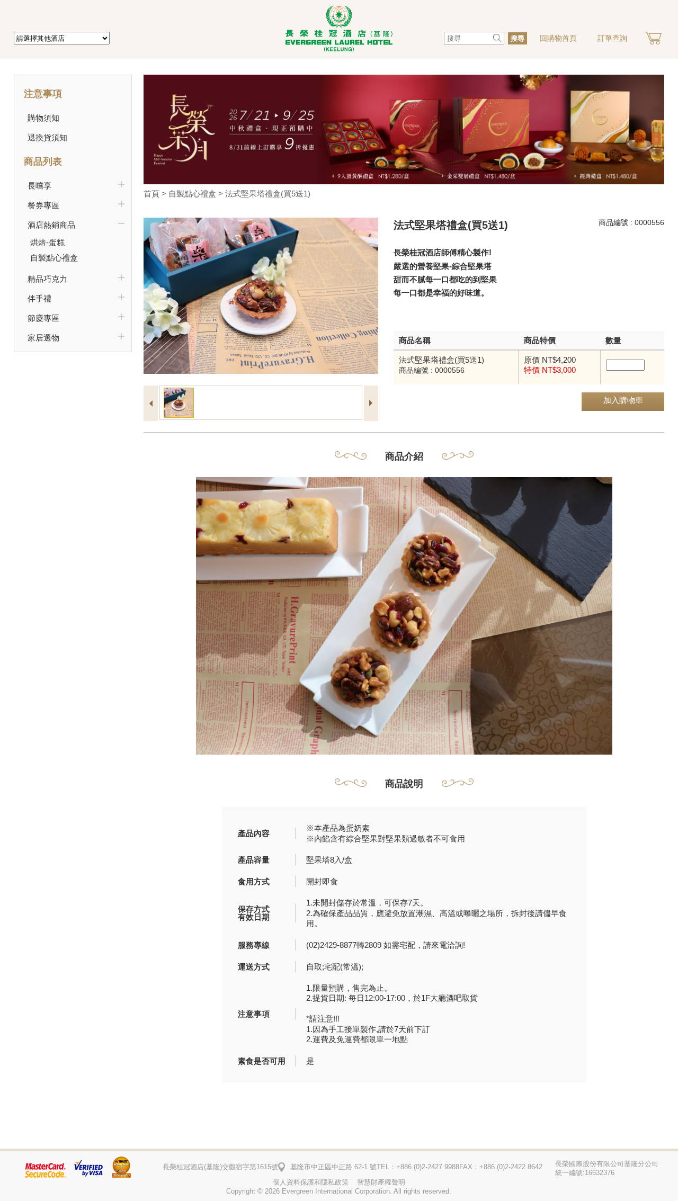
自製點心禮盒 (192, 193)
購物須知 (43, 118)
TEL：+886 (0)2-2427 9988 (418, 1166)
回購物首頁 (558, 38)
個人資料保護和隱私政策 (311, 1182)
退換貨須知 (47, 137)
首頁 (151, 193)
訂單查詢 (612, 38)
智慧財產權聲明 (381, 1182)
